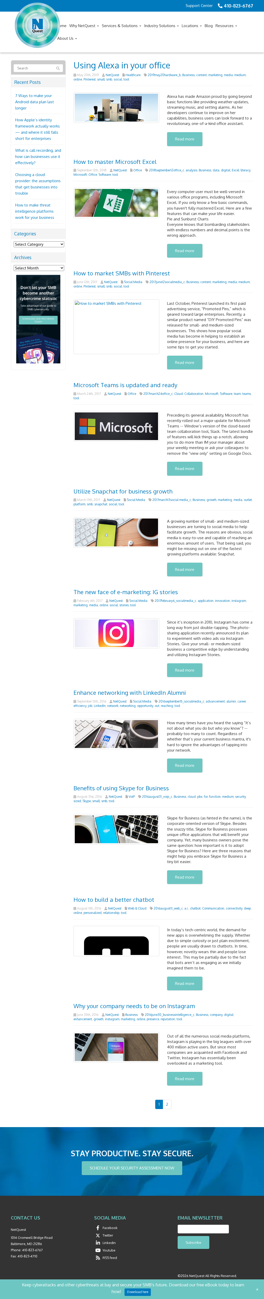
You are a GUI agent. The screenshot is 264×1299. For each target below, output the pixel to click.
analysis (191, 170)
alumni (231, 701)
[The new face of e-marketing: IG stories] (116, 632)
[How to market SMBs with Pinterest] (116, 326)
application (205, 601)
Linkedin (109, 1243)
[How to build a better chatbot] (116, 940)
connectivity (234, 908)
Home (61, 25)
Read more (184, 139)
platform (79, 504)
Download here (137, 1292)
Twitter (108, 1235)
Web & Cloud (137, 908)
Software (104, 175)
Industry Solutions (160, 25)
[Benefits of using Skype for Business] (116, 828)
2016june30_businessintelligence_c (169, 1015)
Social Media (133, 282)
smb (109, 79)
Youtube (109, 1250)
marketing (215, 75)
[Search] (58, 68)
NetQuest (112, 75)
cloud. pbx (195, 797)
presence (153, 1019)
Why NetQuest (82, 25)
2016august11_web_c (168, 908)
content (201, 75)
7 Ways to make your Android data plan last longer (34, 101)
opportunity (145, 706)
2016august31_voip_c (157, 797)
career (241, 701)
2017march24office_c (158, 394)
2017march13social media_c (171, 500)
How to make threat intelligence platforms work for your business (34, 211)
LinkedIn (100, 706)
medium (240, 75)
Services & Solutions (120, 25)
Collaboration (193, 394)
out (157, 706)
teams (246, 394)
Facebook (110, 1228)
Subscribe (193, 1242)
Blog (209, 25)
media (228, 75)
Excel (235, 170)
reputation (168, 1019)
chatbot (195, 908)
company (216, 1015)
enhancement (82, 1019)
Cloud (178, 394)
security (240, 797)
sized (77, 801)
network (112, 706)
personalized (93, 913)
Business (188, 75)
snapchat (100, 504)
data (216, 170)
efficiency (79, 706)
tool (126, 79)
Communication (213, 908)
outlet (248, 500)
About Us (66, 38)
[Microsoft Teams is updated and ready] (116, 425)
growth (211, 500)
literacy (245, 170)
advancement (215, 701)
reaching (167, 706)
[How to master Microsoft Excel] (116, 202)
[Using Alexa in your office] (116, 107)
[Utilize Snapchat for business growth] (116, 532)
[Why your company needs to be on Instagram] (116, 1047)
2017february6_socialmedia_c (175, 601)
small (101, 79)
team (237, 394)
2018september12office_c (166, 170)
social (118, 79)
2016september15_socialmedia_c (181, 701)
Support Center (199, 5)
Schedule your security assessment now (132, 1168)
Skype (86, 801)
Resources (225, 25)
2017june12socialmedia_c (167, 282)
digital (225, 170)
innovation (222, 601)
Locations (190, 25)
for (206, 797)
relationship (111, 913)
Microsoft (80, 175)
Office (137, 170)
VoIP (132, 797)
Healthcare (133, 75)
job (90, 706)
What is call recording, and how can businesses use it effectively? (38, 156)
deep (247, 908)
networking (128, 706)
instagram (239, 601)
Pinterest (90, 79)
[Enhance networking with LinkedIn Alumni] (116, 733)
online (77, 79)
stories (124, 605)
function (215, 797)
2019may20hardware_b (164, 75)
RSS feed (110, 1258)
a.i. (186, 908)
